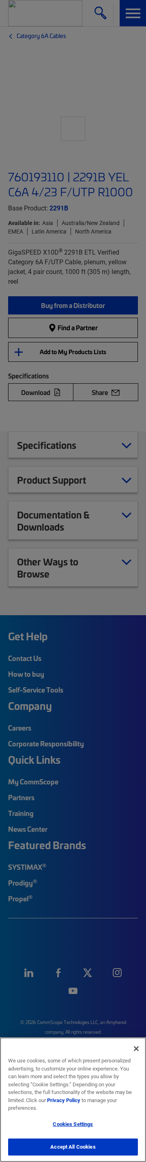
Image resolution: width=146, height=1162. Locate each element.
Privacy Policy (63, 1100)
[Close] (136, 1049)
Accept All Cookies (72, 1146)
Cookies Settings (73, 1124)
